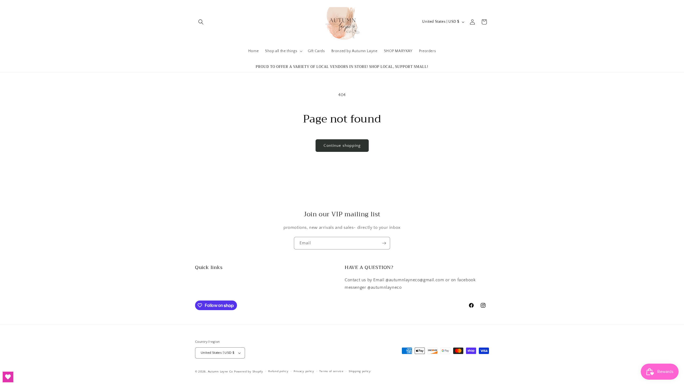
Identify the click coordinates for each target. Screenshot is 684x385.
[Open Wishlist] (8, 377)
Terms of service (331, 371)
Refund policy (278, 371)
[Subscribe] (384, 243)
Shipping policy (360, 371)
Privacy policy (304, 371)
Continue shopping (342, 145)
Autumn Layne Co (220, 371)
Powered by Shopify (248, 371)
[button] (201, 22)
